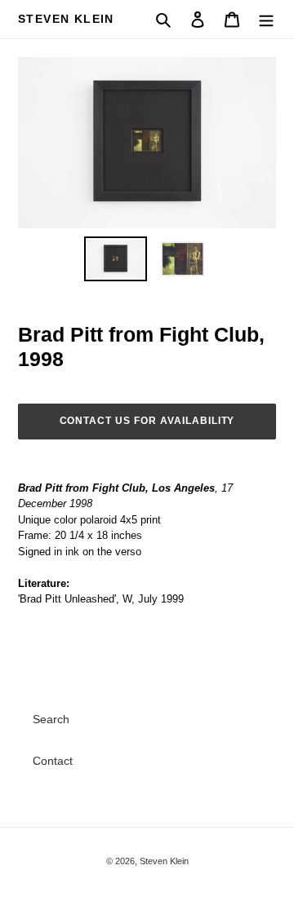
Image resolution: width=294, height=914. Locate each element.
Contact (53, 760)
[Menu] (266, 19)
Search (51, 719)
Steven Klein (66, 18)
